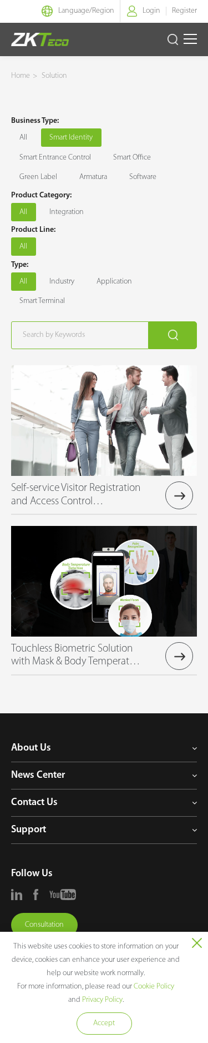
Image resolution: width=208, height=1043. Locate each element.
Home (20, 76)
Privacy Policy (102, 1000)
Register (184, 11)
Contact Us (34, 803)
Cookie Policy (154, 986)
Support (28, 830)
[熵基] (40, 39)
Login (151, 11)
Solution (54, 76)
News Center (38, 776)
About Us (31, 748)
